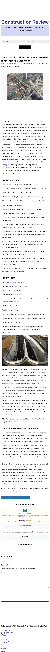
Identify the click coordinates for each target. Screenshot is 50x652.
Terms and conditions (7, 632)
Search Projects (25, 48)
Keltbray (17, 322)
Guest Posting (5, 641)
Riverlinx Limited (18, 295)
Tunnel (16, 64)
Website (3, 603)
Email (2, 596)
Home (3, 64)
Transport (9, 64)
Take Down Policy (5, 644)
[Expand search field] (25, 34)
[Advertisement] (25, 9)
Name (2, 590)
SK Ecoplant (15, 302)
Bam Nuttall (37, 299)
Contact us (4, 639)
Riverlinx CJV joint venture (13, 388)
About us (3, 635)
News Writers (4, 642)
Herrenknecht (19, 318)
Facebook (3, 648)
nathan (12, 69)
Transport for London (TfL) (15, 282)
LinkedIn (3, 651)
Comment (3, 572)
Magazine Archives (6, 634)
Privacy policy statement (8, 631)
